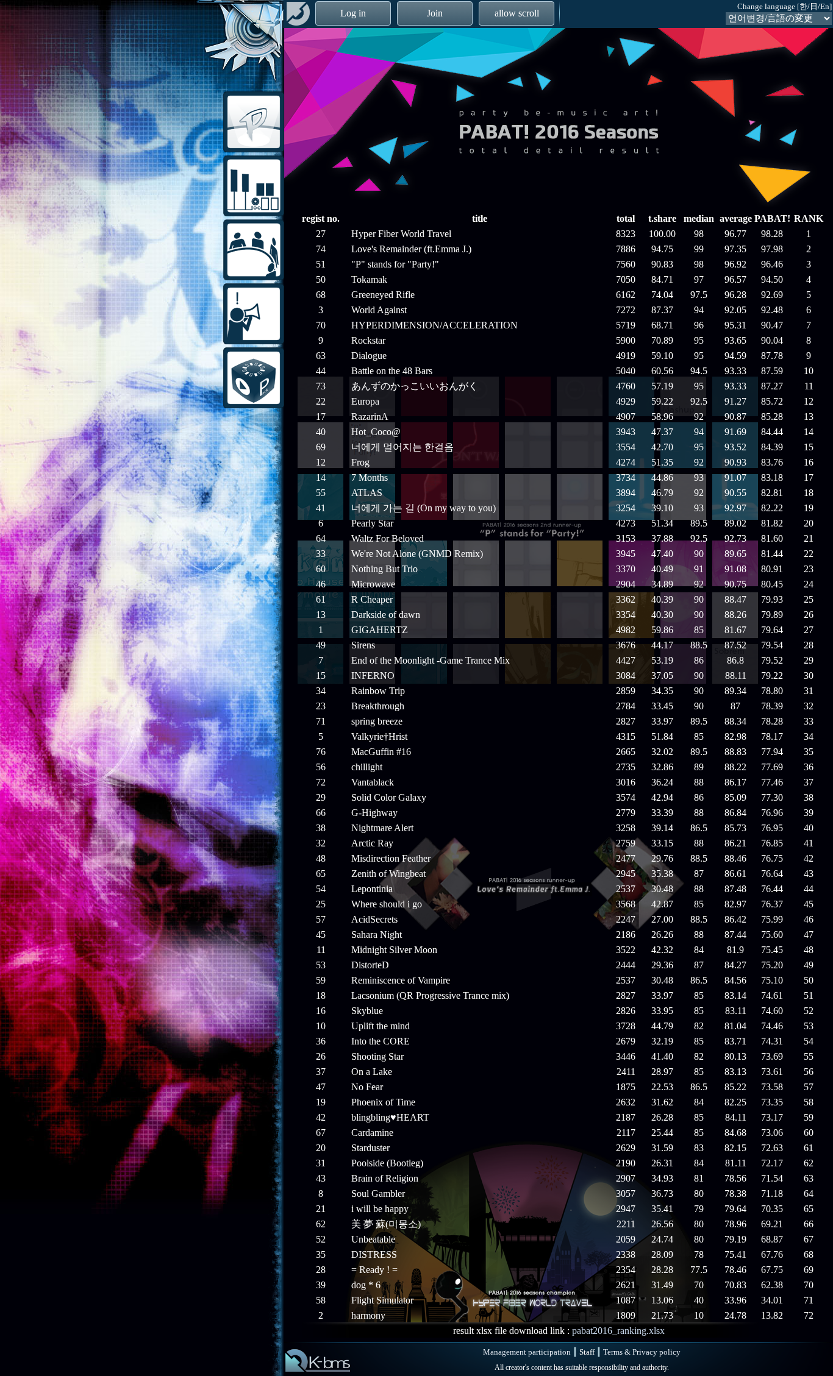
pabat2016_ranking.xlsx (618, 1330)
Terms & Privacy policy (642, 1351)
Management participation (527, 1351)
